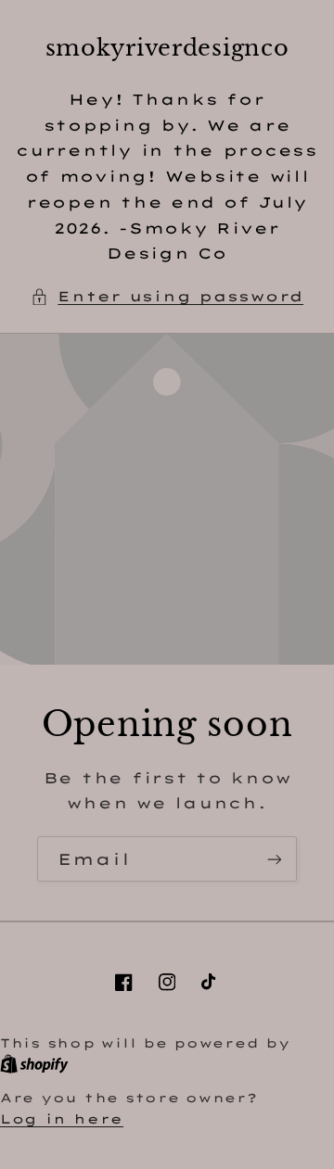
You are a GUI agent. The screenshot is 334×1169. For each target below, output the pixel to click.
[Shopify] (34, 1064)
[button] (167, 297)
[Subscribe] (274, 859)
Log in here (61, 1118)
